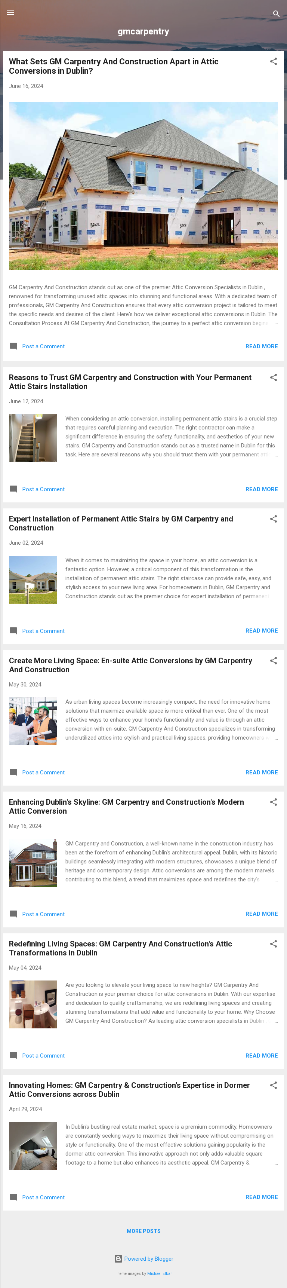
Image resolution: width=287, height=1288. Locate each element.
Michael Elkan (160, 1273)
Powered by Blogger (148, 1258)
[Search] (276, 15)
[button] (273, 62)
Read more (262, 346)
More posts (144, 1231)
